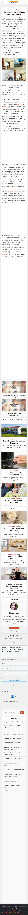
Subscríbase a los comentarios (10, 701)
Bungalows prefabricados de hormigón (14, 442)
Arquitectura (14, 439)
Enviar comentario (14, 680)
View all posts (14, 628)
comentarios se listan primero (14, 638)
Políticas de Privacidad (6, 912)
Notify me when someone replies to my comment (15, 678)
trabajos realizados (8, 132)
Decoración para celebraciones (14, 498)
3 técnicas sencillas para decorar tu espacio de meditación (14, 586)
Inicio (2, 910)
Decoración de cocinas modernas (14, 557)
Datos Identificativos (9, 910)
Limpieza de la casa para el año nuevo (13, 791)
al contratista (14, 191)
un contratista (11, 96)
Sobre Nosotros (16, 912)
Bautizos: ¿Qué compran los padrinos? (14, 529)
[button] (16, 696)
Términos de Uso (18, 910)
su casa (12, 185)
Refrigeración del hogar (14, 10)
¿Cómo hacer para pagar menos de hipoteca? (14, 473)
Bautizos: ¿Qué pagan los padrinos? (14, 501)
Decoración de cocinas (14, 554)
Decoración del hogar (14, 582)
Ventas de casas (14, 470)
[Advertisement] (14, 148)
